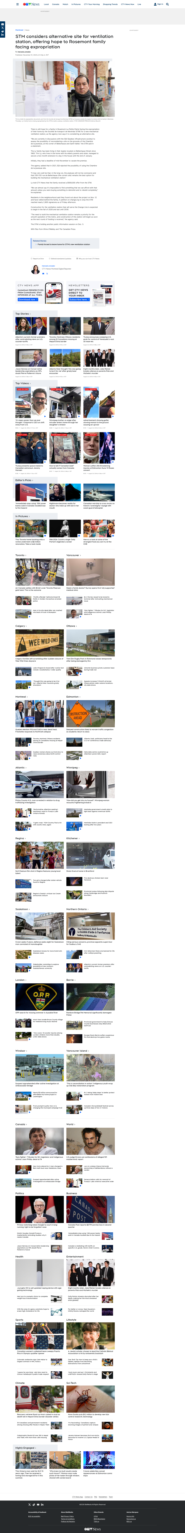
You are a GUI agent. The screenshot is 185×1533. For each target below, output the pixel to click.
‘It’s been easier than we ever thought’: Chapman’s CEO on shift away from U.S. (29, 422)
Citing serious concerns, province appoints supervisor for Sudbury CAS (89, 943)
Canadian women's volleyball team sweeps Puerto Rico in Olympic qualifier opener (38, 1352)
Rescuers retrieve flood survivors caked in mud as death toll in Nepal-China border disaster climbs (38, 1415)
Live (139, 4)
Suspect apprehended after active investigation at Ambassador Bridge (37, 1085)
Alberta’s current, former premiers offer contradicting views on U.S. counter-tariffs (30, 339)
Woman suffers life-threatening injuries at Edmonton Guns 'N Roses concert (98, 468)
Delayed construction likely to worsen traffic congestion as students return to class (89, 731)
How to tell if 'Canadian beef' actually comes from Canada (61, 467)
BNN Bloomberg (99, 1519)
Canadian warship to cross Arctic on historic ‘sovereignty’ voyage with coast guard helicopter (99, 505)
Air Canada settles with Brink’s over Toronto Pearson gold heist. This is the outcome (38, 589)
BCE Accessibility (34, 1516)
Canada (55, 4)
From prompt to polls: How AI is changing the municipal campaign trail (47, 1107)
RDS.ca (129, 1521)
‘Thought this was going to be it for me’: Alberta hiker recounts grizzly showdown (46, 683)
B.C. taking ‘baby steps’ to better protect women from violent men (99, 1093)
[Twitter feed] (29, 1504)
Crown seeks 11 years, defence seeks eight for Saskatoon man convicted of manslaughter (39, 943)
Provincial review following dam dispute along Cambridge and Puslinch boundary (99, 893)
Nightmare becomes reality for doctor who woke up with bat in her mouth (64, 505)
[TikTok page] (34, 1504)
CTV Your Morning (92, 4)
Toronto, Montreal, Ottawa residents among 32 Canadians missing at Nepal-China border (64, 339)
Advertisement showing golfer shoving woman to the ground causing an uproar (96, 422)
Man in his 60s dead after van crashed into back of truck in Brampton (47, 611)
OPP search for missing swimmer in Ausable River (36, 1013)
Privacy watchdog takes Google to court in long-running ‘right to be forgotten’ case (37, 1226)
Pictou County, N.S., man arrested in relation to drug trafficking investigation (37, 801)
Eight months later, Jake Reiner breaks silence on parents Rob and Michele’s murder (98, 371)
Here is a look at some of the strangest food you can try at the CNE (97, 542)
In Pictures (76, 4)
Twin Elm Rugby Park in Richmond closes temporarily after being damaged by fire (89, 660)
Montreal (19, 30)
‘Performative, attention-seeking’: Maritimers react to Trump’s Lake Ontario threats (45, 811)
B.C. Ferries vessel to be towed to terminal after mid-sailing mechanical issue (98, 599)
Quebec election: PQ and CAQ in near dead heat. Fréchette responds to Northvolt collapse (36, 731)
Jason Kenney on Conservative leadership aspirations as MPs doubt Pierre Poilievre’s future (28, 371)
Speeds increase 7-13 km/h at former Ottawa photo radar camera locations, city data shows (98, 683)
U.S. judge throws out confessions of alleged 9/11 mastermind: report (86, 1158)
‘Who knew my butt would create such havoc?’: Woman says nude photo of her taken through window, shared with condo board (64, 1474)
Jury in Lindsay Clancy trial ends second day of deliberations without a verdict (98, 1168)
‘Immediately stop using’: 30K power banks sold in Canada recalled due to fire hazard (30, 505)
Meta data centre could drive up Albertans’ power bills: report (96, 753)
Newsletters (103, 1497)
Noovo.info (130, 1516)
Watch (65, 4)
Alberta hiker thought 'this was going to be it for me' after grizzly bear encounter (65, 371)
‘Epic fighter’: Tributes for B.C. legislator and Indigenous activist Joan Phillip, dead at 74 (99, 612)
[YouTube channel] (38, 1504)
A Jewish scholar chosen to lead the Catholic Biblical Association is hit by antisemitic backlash (90, 1352)
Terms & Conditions (68, 1519)
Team (111, 1497)
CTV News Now (127, 4)
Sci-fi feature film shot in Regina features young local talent (37, 872)
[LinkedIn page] (42, 1504)
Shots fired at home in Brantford (80, 871)
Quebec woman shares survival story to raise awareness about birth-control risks (48, 754)
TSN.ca (96, 1521)
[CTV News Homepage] (31, 4)
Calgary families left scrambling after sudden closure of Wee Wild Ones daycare (39, 660)
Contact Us (88, 1497)
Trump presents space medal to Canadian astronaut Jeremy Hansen (29, 468)
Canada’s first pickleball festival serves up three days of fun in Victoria (99, 1107)
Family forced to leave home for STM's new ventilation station (64, 244)
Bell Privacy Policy (67, 1516)
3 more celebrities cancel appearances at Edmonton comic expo (97, 1473)
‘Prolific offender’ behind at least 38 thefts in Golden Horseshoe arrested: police (47, 599)
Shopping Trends (110, 4)
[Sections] (17, 4)
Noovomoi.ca (131, 1519)
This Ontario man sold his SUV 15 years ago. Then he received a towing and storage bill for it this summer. (29, 1474)
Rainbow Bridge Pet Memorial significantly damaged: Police (89, 1014)
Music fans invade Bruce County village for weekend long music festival (48, 1020)
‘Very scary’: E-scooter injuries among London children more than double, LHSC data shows (47, 1035)
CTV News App (77, 1497)
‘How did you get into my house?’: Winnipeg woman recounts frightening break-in (87, 801)
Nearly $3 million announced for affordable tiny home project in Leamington (45, 1094)
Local (46, 4)
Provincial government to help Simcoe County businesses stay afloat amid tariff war (98, 1024)
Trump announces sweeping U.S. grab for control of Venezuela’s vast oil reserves (98, 339)
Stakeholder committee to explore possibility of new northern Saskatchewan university (46, 966)
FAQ (95, 1497)
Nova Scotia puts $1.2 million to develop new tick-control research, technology (88, 1415)
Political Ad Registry (68, 1521)
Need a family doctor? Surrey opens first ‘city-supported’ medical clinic (90, 589)
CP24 (96, 1516)
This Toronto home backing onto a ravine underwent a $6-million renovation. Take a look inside (30, 542)
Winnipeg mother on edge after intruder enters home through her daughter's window (63, 422)
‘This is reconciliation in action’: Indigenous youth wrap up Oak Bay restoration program (89, 1085)
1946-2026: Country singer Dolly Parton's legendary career (62, 541)
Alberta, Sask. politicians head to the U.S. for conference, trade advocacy (98, 739)
